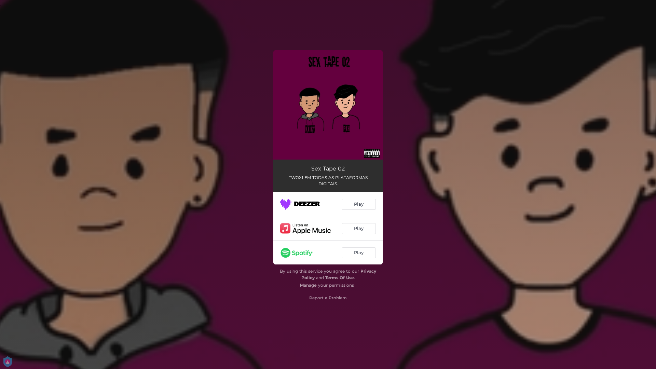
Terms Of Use (339, 277)
